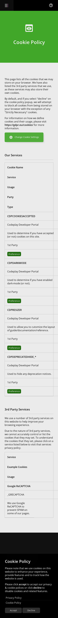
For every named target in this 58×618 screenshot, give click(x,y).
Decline (31, 610)
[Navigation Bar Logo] (6, 5)
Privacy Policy (13, 597)
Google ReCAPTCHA (18, 486)
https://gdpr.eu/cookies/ (19, 125)
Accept (13, 610)
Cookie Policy (13, 602)
